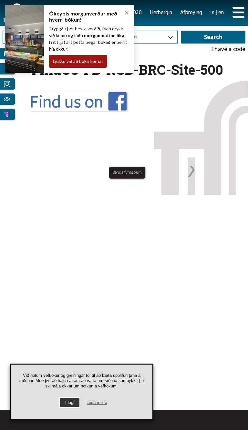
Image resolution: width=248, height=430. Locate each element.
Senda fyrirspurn (127, 172)
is (212, 12)
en (221, 12)
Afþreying (191, 12)
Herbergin (161, 12)
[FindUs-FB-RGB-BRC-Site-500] (127, 101)
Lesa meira (97, 402)
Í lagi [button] (69, 402)
